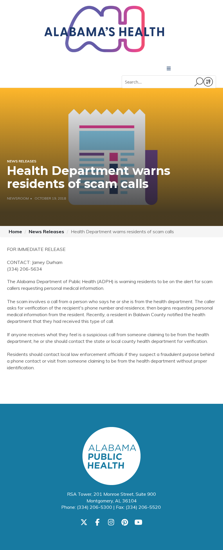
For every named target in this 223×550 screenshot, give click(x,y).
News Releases (46, 231)
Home (15, 231)
